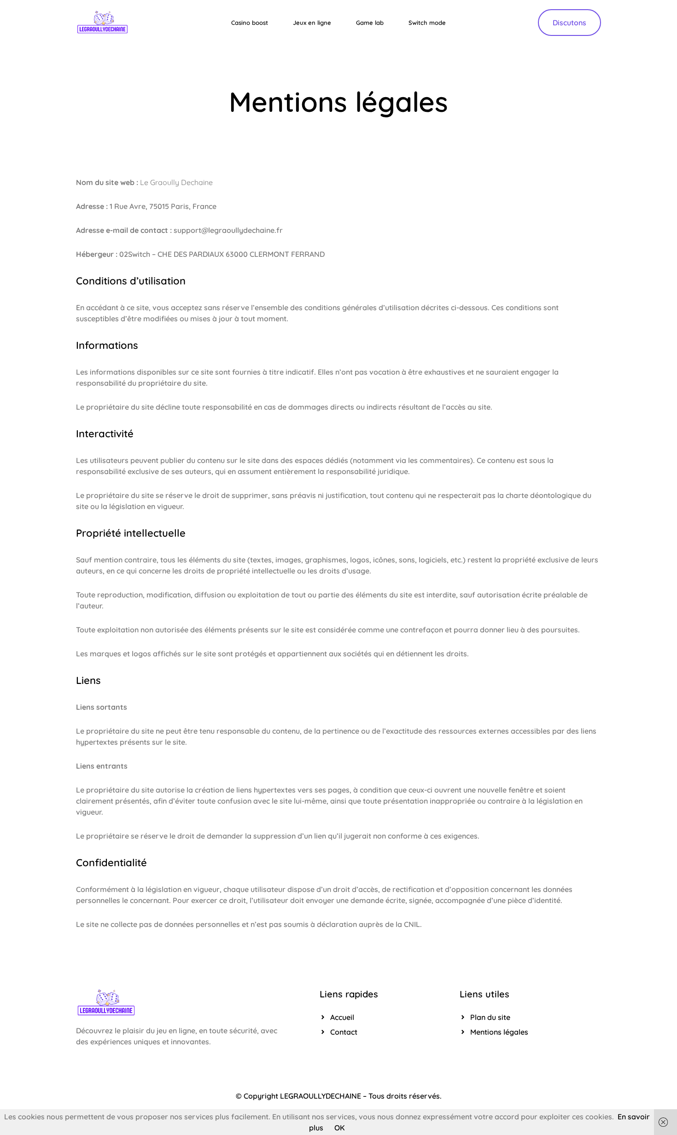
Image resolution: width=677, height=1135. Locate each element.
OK (339, 1127)
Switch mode (427, 22)
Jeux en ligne (312, 22)
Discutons (569, 22)
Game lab (370, 22)
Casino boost (249, 22)
